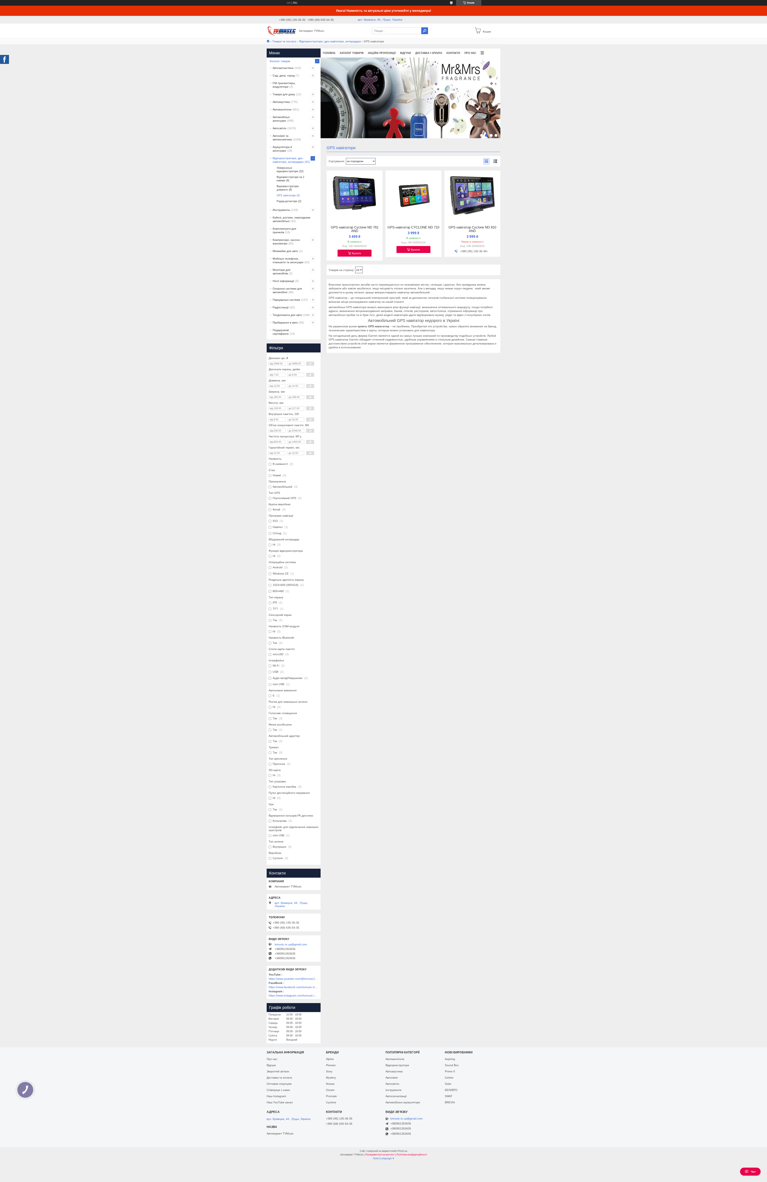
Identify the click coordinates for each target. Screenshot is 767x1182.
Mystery (331, 1077)
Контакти (453, 53)
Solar (448, 1083)
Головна (329, 53)
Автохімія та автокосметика (282, 137)
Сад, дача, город (284, 75)
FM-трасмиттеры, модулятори (284, 84)
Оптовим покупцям (279, 1083)
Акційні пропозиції (382, 53)
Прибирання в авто (285, 322)
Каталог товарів (352, 53)
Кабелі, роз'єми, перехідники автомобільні (291, 219)
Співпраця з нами (278, 1090)
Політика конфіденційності (411, 1154)
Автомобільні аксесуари (281, 118)
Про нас (470, 53)
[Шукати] (424, 30)
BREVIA (450, 1102)
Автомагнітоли (282, 109)
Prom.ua (402, 1151)
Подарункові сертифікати (281, 331)
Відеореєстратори (397, 1065)
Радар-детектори (287, 201)
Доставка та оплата (279, 1077)
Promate (331, 1096)
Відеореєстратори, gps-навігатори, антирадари (330, 41)
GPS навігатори (286, 195)
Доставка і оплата (428, 53)
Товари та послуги (284, 41)
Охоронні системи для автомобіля (287, 290)
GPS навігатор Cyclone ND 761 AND (355, 229)
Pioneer (331, 1065)
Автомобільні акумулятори (402, 1102)
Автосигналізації (396, 1096)
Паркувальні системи (286, 299)
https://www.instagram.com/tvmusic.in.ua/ (294, 995)
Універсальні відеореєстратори (287, 169)
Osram (330, 1090)
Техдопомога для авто (287, 315)
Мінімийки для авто (285, 251)
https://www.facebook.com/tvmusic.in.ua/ (294, 987)
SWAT (448, 1096)
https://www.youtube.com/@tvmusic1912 (294, 978)
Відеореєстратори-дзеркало (288, 188)
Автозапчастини (283, 67)
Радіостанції (281, 307)
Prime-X (450, 1071)
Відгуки (405, 53)
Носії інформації (283, 281)
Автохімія (391, 1077)
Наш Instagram (276, 1096)
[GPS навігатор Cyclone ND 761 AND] (355, 195)
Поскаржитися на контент (380, 1154)
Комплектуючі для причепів (284, 230)
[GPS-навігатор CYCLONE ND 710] (413, 195)
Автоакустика (281, 101)
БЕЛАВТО (451, 1090)
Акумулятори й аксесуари (282, 148)
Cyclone (331, 1102)
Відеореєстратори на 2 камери (290, 179)
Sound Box (452, 1065)
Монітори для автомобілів (281, 271)
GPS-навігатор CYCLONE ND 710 (413, 227)
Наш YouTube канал (280, 1102)
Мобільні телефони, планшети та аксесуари (288, 260)
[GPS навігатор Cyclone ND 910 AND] (472, 195)
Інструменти (393, 1090)
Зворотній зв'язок (278, 1071)
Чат (753, 1171)
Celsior (449, 1077)
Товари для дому (284, 94)
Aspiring (450, 1059)
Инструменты (281, 209)
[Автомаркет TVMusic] (282, 30)
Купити (356, 253)
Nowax (330, 1083)
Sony (329, 1071)
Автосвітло (279, 128)
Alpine (330, 1059)
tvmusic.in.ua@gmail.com (291, 944)
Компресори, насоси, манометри (286, 241)
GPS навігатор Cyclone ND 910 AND (472, 229)
